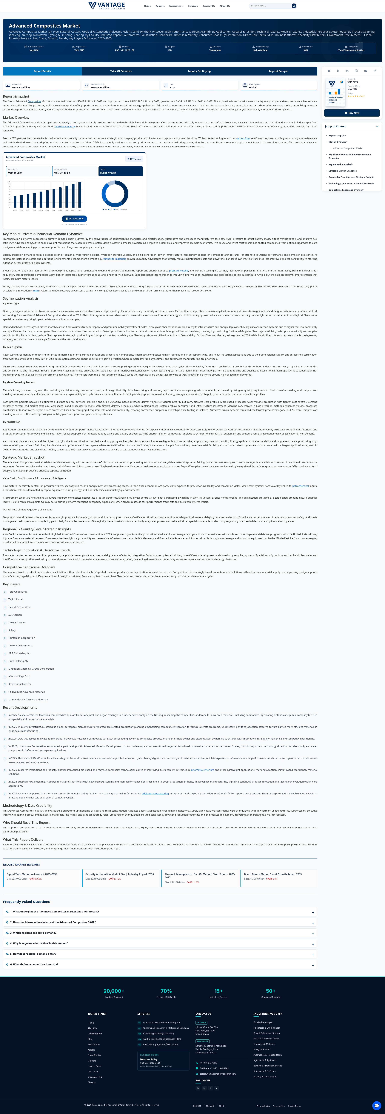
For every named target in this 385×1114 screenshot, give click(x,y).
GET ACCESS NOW (206, 577)
